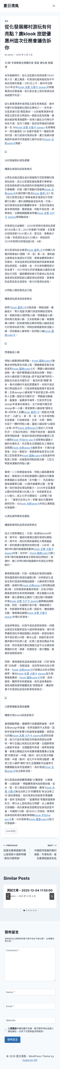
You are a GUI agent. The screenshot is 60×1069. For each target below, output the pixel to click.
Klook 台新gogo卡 (28, 428)
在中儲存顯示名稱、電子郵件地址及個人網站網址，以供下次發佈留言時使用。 (31, 1030)
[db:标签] (11, 831)
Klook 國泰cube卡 (42, 360)
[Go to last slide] (8, 896)
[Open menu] (54, 5)
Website (10, 1020)
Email (10, 1006)
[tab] (24, 910)
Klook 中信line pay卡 (24, 439)
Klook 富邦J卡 (41, 193)
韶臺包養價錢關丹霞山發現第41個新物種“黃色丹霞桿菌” (14, 852)
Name (10, 992)
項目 (6, 21)
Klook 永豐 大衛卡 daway (32, 87)
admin (10, 55)
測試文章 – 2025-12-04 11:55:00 (30, 890)
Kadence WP (30, 1060)
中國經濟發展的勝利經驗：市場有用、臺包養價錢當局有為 (45, 852)
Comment (12, 950)
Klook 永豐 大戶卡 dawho (24, 601)
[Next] (52, 896)
